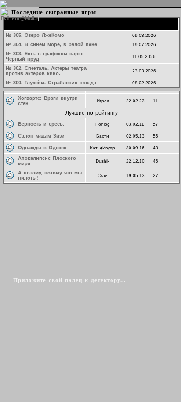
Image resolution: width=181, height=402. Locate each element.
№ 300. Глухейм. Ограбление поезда (51, 82)
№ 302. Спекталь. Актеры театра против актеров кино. (46, 70)
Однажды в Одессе (42, 147)
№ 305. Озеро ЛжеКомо (35, 35)
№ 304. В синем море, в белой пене (51, 44)
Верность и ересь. (41, 124)
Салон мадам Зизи (41, 135)
